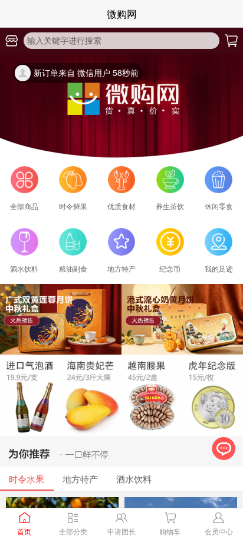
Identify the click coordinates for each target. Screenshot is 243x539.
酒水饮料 (134, 478)
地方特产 (80, 478)
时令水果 (26, 478)
